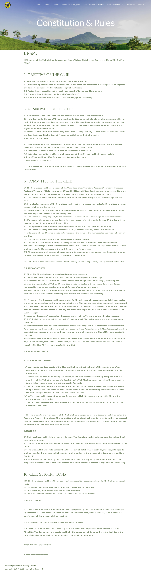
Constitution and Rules (94, 5)
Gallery (141, 5)
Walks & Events (52, 5)
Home (39, 5)
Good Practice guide (71, 5)
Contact (131, 5)
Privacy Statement (115, 5)
